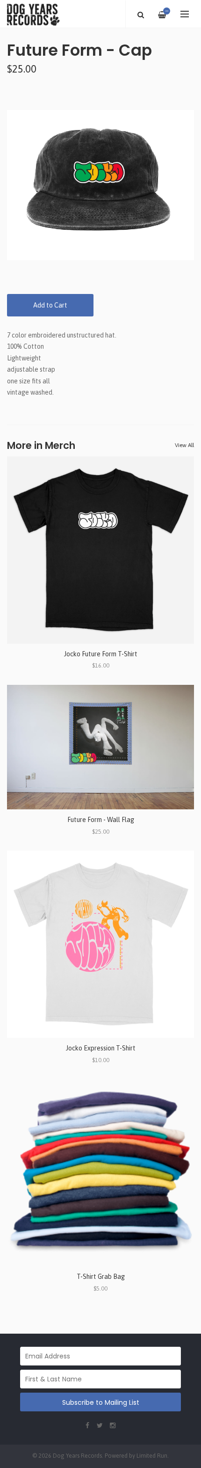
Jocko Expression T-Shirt (101, 1048)
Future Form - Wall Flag (100, 819)
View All (184, 445)
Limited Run (151, 1455)
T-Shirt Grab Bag (101, 1276)
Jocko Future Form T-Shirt (100, 654)
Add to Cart (50, 305)
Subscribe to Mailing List (100, 1402)
